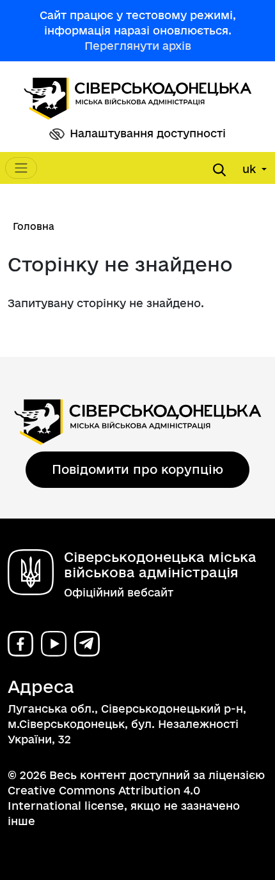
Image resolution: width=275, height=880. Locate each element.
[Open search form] (219, 170)
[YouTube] (54, 643)
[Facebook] (20, 643)
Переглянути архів (137, 46)
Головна (33, 226)
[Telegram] (87, 643)
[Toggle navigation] (21, 168)
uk (250, 169)
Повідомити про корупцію (137, 469)
